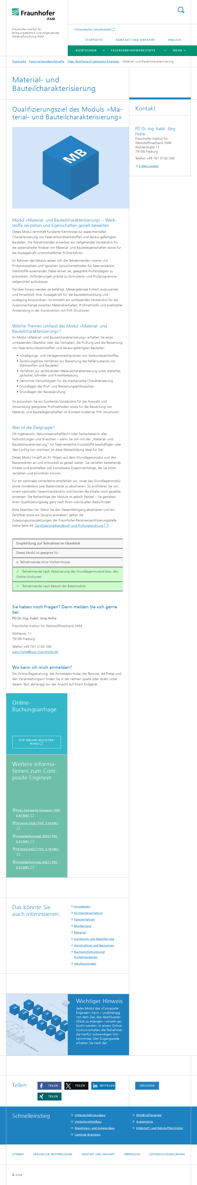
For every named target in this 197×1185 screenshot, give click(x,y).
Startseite (94, 40)
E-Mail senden (149, 166)
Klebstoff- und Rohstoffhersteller (159, 1128)
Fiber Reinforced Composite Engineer (94, 61)
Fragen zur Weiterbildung (53, 1154)
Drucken (147, 1085)
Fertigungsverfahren (88, 913)
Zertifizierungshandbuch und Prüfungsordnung (69, 526)
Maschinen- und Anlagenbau (95, 1128)
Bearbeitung (82, 926)
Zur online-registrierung (36, 741)
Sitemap (18, 1154)
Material (80, 932)
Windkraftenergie (149, 1115)
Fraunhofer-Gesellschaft (94, 29)
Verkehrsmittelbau (88, 1121)
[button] (49, 1086)
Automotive (144, 1121)
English (174, 40)
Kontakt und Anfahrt (135, 40)
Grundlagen (82, 906)
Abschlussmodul (85, 963)
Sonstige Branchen (87, 1134)
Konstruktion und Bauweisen (94, 945)
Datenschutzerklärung (167, 1154)
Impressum (132, 1154)
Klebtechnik (86, 50)
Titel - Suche (181, 10)
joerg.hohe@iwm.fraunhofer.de (35, 652)
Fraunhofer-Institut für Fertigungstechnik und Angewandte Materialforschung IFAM (35, 33)
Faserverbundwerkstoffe (133, 50)
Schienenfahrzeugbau (90, 1115)
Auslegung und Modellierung (94, 939)
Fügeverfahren (84, 919)
